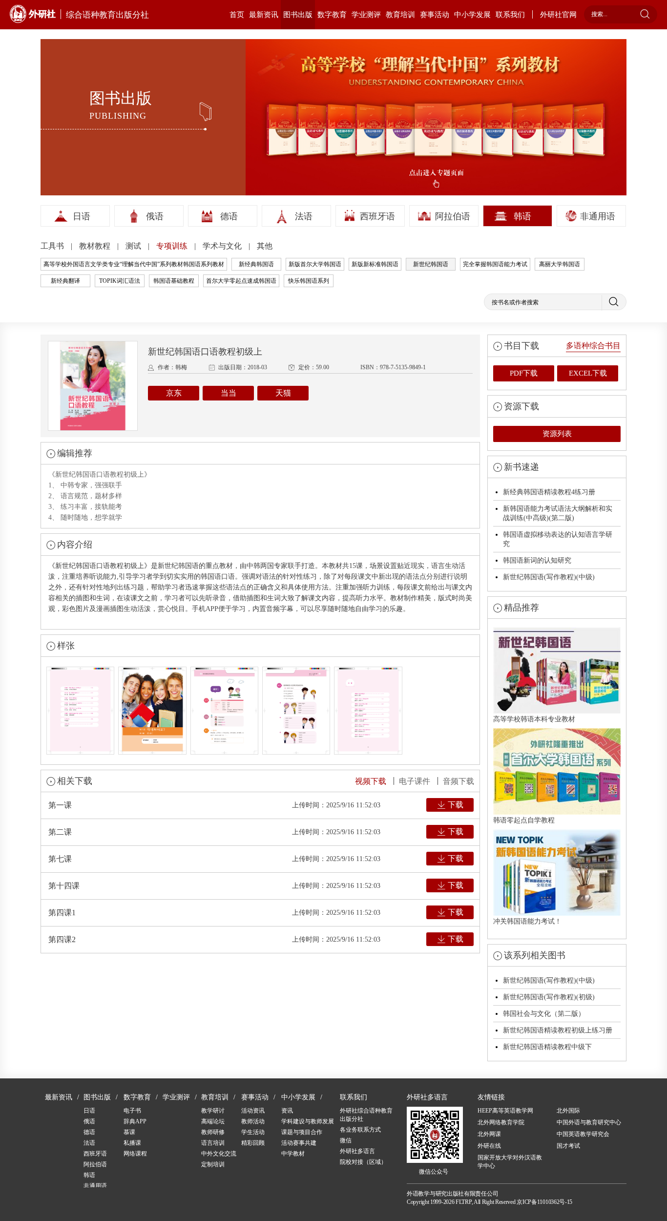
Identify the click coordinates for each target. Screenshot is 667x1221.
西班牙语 (377, 216)
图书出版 (298, 15)
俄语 (155, 216)
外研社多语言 (357, 1151)
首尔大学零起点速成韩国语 (241, 280)
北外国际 (568, 1110)
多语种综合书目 (593, 345)
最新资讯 (263, 15)
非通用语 (597, 216)
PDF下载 (524, 373)
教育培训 (400, 15)
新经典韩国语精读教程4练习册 (549, 492)
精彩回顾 (253, 1142)
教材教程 (95, 246)
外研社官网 (558, 15)
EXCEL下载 (588, 373)
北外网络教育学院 (501, 1122)
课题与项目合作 (301, 1132)
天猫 (283, 393)
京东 (174, 393)
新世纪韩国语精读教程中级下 (547, 1047)
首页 (236, 15)
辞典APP (135, 1121)
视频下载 (370, 781)
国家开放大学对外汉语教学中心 (510, 1161)
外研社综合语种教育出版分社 (366, 1114)
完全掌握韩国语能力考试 (495, 264)
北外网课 (489, 1134)
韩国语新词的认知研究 (537, 560)
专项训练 (172, 246)
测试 (134, 246)
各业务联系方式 (360, 1129)
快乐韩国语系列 (308, 280)
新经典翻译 (65, 280)
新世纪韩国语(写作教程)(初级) (549, 997)
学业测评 (366, 15)
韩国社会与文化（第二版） (544, 1013)
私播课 (132, 1142)
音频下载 (458, 781)
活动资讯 (253, 1110)
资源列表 (557, 434)
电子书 (132, 1110)
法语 (304, 216)
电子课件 (414, 781)
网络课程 (135, 1153)
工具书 (53, 246)
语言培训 (213, 1142)
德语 (229, 216)
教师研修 (213, 1132)
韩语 (522, 216)
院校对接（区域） (363, 1161)
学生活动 (253, 1132)
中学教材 (293, 1153)
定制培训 (213, 1164)
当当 (228, 393)
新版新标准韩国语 (375, 264)
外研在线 (489, 1145)
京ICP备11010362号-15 (544, 1202)
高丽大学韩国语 (559, 264)
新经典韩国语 (256, 264)
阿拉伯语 (452, 216)
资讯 (287, 1110)
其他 (264, 246)
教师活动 (253, 1121)
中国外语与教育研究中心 (589, 1122)
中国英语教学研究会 (583, 1134)
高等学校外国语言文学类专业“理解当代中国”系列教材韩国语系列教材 (133, 264)
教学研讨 (213, 1110)
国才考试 (568, 1145)
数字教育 (332, 15)
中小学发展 (472, 15)
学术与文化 (223, 246)
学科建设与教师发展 (307, 1121)
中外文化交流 (218, 1153)
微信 (346, 1140)
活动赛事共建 (298, 1142)
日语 (81, 216)
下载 (455, 804)
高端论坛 (213, 1121)
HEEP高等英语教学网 (505, 1110)
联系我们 (510, 15)
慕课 (129, 1132)
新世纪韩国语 (430, 264)
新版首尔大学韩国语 (315, 264)
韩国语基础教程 (173, 280)
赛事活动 (434, 15)
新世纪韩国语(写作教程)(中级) (549, 577)
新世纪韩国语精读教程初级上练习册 (557, 1030)
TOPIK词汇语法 (119, 280)
